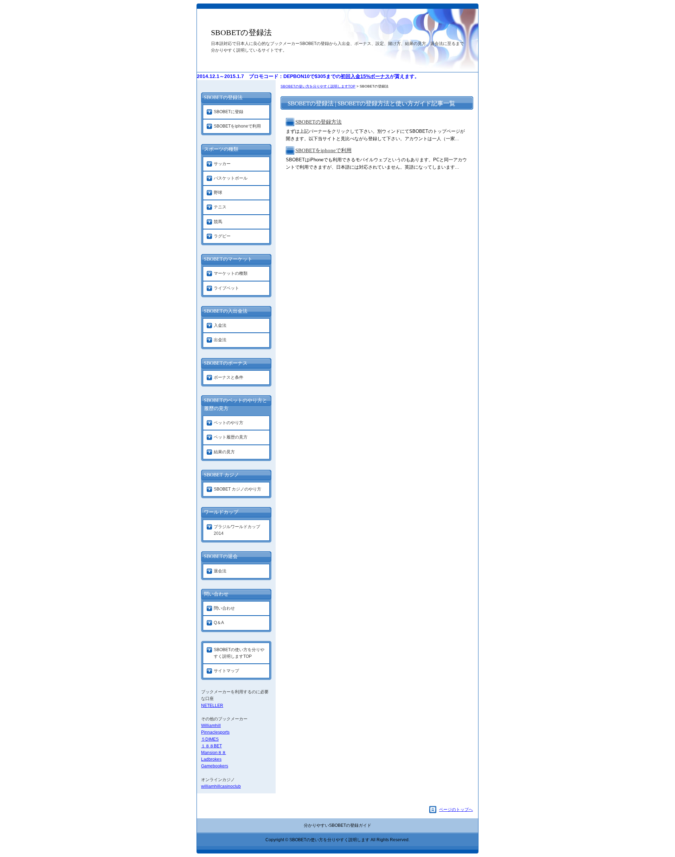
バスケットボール (231, 178)
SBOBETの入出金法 (226, 311)
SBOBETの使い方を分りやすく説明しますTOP (318, 86)
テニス (220, 206)
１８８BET (211, 746)
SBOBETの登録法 (241, 32)
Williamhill (211, 725)
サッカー (222, 163)
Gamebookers (214, 766)
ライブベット (226, 288)
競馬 (218, 221)
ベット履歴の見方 (231, 437)
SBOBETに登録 (228, 111)
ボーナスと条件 (228, 377)
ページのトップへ (456, 809)
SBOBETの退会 (221, 556)
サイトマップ (226, 670)
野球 (218, 192)
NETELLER (212, 705)
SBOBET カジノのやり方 (237, 489)
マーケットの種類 (231, 273)
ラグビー (222, 236)
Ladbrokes (211, 759)
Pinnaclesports (215, 732)
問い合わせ (216, 594)
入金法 (220, 325)
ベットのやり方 (228, 422)
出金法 (220, 339)
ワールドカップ (221, 512)
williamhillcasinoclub (221, 786)
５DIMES (210, 739)
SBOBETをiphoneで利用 (323, 150)
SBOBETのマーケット (228, 259)
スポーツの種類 (221, 149)
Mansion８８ (213, 752)
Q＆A (219, 622)
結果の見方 (224, 451)
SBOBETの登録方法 (318, 122)
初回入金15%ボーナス (365, 76)
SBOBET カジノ (221, 475)
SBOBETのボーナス (226, 363)
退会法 (220, 571)
